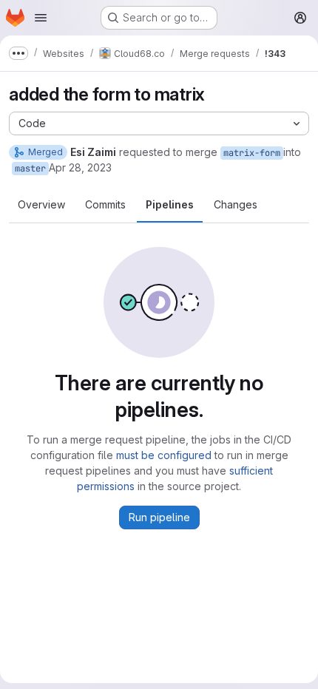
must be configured (164, 455)
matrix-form (251, 153)
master (30, 168)
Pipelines (170, 204)
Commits (105, 204)
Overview (41, 204)
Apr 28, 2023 (80, 167)
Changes (235, 204)
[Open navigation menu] (41, 18)
